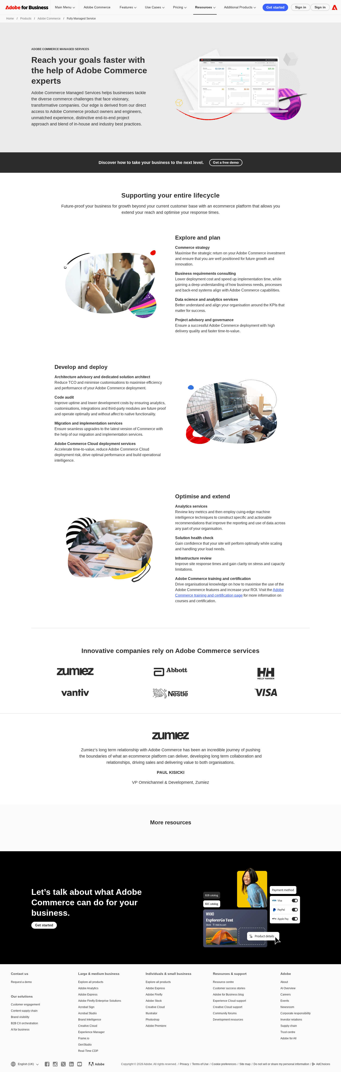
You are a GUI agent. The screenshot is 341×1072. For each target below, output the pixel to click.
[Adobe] (334, 7)
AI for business (20, 1029)
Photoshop (152, 1019)
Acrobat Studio (87, 1013)
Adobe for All (288, 1038)
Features (126, 7)
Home (10, 18)
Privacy (184, 1064)
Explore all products (90, 982)
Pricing (178, 7)
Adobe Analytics (88, 988)
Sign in (300, 7)
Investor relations (291, 1019)
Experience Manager (91, 1032)
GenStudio (85, 1044)
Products (25, 18)
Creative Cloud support (227, 1007)
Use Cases (153, 7)
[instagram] (55, 1064)
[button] (24, 1064)
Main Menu (63, 7)
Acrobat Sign (86, 1007)
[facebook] (47, 1064)
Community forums (225, 1013)
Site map (245, 1064)
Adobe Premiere (156, 1025)
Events (284, 1000)
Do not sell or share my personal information (281, 1064)
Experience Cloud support (229, 1000)
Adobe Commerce (97, 7)
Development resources (228, 1019)
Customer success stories (229, 988)
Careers (285, 994)
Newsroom (287, 1007)
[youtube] (79, 1064)
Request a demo (21, 982)
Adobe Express (87, 994)
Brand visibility (20, 1017)
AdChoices (323, 1064)
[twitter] (63, 1064)
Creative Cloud (87, 1025)
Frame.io (83, 1038)
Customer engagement (25, 1004)
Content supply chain (24, 1010)
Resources (203, 7)
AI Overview (288, 988)
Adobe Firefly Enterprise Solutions (99, 1000)
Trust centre (287, 1032)
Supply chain (288, 1025)
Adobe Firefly (154, 994)
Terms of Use (200, 1064)
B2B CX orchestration (24, 1023)
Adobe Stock (154, 1000)
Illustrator (151, 1013)
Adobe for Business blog (228, 994)
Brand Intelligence (89, 1019)
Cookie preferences (224, 1064)
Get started (275, 7)
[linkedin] (71, 1064)
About (284, 982)
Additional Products (238, 7)
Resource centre (223, 982)
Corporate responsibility (295, 1013)
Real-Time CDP (88, 1051)
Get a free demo (226, 162)
